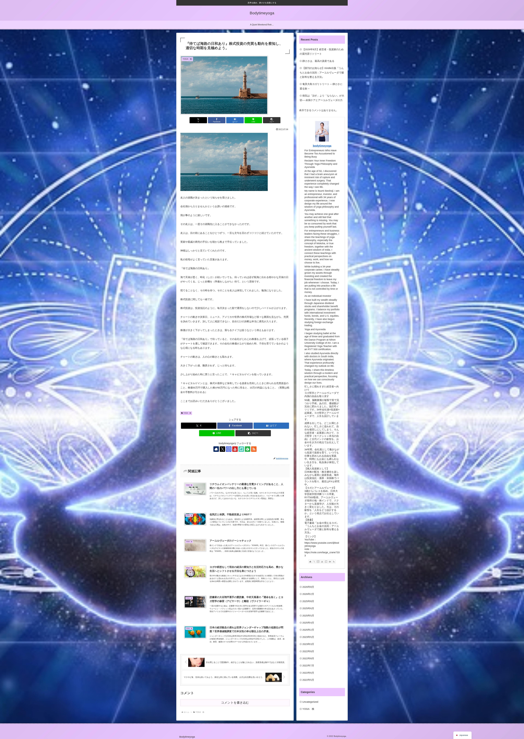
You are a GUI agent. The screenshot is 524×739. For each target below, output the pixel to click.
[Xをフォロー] (222, 449)
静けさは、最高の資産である (318, 61)
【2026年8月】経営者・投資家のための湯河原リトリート (322, 51)
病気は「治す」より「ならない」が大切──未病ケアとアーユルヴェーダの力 (322, 97)
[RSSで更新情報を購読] (254, 449)
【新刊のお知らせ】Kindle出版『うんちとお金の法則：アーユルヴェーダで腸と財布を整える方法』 (322, 72)
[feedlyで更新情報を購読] (247, 449)
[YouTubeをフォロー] (235, 449)
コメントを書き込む (235, 702)
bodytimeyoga (322, 145)
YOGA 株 (187, 413)
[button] (271, 120)
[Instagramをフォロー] (228, 449)
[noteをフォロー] (241, 449)
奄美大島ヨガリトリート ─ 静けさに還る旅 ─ (321, 86)
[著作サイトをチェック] (216, 449)
